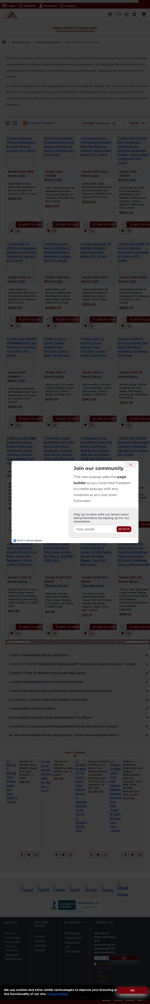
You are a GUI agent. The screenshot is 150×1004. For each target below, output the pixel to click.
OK (132, 990)
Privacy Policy (57, 994)
